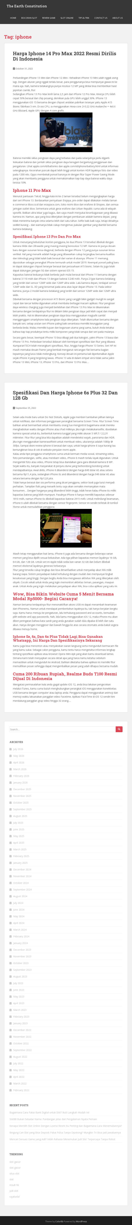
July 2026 (18, 749)
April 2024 (18, 923)
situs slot (14, 1173)
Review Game (48, 17)
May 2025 (18, 836)
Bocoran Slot (29, 17)
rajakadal (14, 1196)
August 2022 (20, 1056)
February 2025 (21, 856)
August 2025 (20, 816)
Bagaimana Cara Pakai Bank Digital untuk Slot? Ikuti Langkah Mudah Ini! (49, 1112)
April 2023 (18, 1003)
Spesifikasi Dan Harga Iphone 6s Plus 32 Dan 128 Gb (65, 395)
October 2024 (21, 882)
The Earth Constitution (27, 6)
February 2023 (21, 1016)
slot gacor (15, 1161)
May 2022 (18, 1070)
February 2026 (21, 775)
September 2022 (22, 1050)
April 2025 (18, 842)
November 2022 (22, 1036)
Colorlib (59, 1221)
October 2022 (21, 1043)
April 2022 (18, 1076)
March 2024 (19, 929)
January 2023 (20, 1023)
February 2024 (21, 936)
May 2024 (18, 916)
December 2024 (22, 869)
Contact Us (100, 17)
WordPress (81, 1221)
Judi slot (13, 1190)
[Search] (119, 729)
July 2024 (18, 903)
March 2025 (19, 849)
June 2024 (18, 909)
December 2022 (22, 1030)
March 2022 (19, 1083)
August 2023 (20, 976)
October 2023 (21, 963)
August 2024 (20, 896)
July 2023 (18, 983)
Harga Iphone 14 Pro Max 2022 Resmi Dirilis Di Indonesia (64, 56)
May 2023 (18, 996)
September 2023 (22, 969)
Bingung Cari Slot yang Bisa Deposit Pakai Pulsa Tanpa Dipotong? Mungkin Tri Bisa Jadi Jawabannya (65, 1132)
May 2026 (18, 755)
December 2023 (22, 949)
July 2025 (18, 822)
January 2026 (20, 782)
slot (11, 1179)
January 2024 (20, 943)
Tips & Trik (84, 17)
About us (117, 17)
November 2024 (22, 876)
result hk (14, 1185)
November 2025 (22, 796)
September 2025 (22, 809)
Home (13, 17)
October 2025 (21, 802)
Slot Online (66, 17)
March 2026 (19, 769)
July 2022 (18, 1063)
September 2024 (22, 889)
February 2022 (21, 1090)
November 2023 (22, 956)
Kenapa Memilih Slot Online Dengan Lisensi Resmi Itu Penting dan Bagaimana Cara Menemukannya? (65, 1125)
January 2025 (20, 862)
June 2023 (18, 989)
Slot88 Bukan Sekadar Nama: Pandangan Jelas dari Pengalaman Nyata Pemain (53, 1119)
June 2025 (18, 829)
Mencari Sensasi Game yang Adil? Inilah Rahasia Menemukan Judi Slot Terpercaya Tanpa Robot (62, 1139)
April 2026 (18, 762)
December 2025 (22, 789)
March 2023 (19, 1010)
